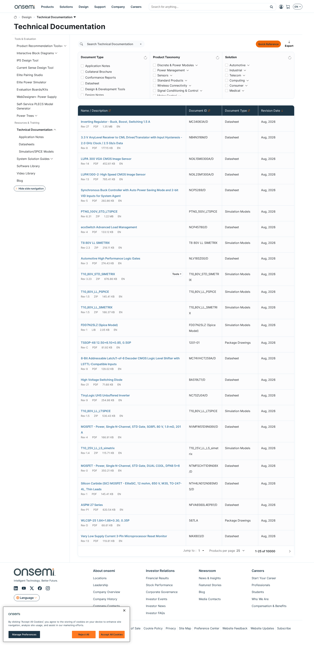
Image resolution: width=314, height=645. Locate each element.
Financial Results (157, 578)
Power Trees (25, 115)
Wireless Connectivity (172, 85)
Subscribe (284, 628)
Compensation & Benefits (269, 606)
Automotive (237, 65)
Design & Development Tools (105, 89)
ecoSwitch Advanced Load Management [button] (109, 227)
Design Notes (94, 95)
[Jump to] (203, 550)
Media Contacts (210, 599)
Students (258, 592)
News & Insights (210, 578)
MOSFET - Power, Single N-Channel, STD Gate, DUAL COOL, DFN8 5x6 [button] (130, 466)
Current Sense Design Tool (35, 67)
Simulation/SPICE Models (36, 151)
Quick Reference (268, 44)
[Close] (124, 610)
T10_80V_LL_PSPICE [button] (95, 291)
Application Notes (31, 137)
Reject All (83, 634)
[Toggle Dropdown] (196, 63)
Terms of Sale (131, 628)
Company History (105, 599)
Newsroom (207, 571)
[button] (271, 6)
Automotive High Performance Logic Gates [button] (110, 258)
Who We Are (260, 599)
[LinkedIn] (16, 588)
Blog (20, 180)
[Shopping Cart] (289, 6)
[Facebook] (40, 588)
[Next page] (289, 551)
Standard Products (170, 80)
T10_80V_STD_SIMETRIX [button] (98, 274)
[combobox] (208, 7)
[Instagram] (48, 588)
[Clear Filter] (145, 57)
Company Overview (106, 592)
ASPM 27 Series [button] (92, 505)
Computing (237, 80)
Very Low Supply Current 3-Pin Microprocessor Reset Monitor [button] (124, 536)
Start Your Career (264, 578)
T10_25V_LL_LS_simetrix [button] (98, 448)
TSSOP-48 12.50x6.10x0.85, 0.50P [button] (106, 342)
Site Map (185, 628)
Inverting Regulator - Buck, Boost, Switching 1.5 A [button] (115, 121)
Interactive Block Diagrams (35, 53)
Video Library (26, 173)
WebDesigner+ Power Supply (37, 97)
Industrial (236, 70)
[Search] (81, 44)
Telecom (235, 75)
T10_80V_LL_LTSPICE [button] (96, 411)
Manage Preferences (24, 634)
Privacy (171, 628)
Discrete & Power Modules (175, 65)
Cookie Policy (153, 628)
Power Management (171, 70)
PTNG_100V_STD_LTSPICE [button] (99, 211)
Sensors (162, 75)
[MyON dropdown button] (282, 6)
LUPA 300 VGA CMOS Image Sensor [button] (106, 159)
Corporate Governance (162, 592)
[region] (66, 624)
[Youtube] (24, 588)
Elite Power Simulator (31, 82)
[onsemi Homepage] (25, 6)
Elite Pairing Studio (30, 75)
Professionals (261, 585)
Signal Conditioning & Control (177, 90)
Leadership (100, 585)
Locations (99, 578)
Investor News (156, 606)
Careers (258, 571)
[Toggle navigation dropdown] (65, 46)
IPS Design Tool (27, 60)
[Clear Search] (141, 44)
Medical (235, 90)
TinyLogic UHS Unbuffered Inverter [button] (105, 395)
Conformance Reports (100, 77)
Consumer (236, 85)
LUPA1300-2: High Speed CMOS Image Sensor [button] (113, 174)
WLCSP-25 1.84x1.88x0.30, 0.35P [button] (105, 520)
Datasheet (92, 83)
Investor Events (156, 599)
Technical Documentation (35, 129)
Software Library (28, 166)
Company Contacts (106, 606)
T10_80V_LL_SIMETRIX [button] (96, 307)
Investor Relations (160, 571)
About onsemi (104, 571)
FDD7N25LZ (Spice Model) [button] (99, 325)
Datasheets (26, 144)
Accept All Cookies (112, 634)
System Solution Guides (33, 159)
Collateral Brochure (98, 71)
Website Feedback (234, 628)
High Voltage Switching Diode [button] (101, 380)
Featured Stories (210, 585)
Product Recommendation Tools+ (40, 46)
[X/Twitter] (32, 588)
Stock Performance (159, 585)
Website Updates (262, 628)
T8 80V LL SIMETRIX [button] (95, 243)
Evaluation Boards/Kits (32, 89)
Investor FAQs (155, 613)
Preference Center (206, 628)
